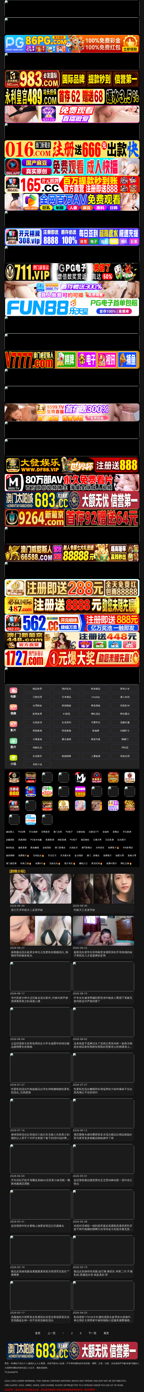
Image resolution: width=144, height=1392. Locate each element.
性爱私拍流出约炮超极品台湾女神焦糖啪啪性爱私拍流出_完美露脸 (40, 1090)
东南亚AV (125, 705)
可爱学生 (95, 722)
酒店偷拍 (85, 839)
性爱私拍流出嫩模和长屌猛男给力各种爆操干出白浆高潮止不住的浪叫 (103, 1090)
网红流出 (95, 713)
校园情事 (66, 756)
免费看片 (107, 855)
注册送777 (94, 831)
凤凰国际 (22, 839)
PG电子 (69, 831)
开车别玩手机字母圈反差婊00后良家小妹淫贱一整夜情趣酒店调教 (40, 1181)
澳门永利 (57, 831)
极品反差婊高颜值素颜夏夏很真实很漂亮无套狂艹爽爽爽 (40, 1273)
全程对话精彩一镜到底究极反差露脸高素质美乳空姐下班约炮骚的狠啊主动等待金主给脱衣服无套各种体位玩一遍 (103, 1229)
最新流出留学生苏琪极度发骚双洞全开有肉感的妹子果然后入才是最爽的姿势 (103, 953)
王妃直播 (109, 839)
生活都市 (37, 756)
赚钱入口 (83, 863)
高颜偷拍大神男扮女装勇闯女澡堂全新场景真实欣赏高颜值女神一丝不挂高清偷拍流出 (40, 1318)
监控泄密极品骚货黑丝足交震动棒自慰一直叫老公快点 (103, 1181)
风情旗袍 (37, 730)
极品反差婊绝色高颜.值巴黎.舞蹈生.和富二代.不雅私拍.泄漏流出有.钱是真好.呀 (103, 1273)
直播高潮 (49, 839)
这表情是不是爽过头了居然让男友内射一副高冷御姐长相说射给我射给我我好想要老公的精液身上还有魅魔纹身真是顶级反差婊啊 (103, 1047)
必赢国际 (10, 839)
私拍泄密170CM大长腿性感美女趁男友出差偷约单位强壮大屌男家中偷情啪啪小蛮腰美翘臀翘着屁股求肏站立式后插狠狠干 (103, 1320)
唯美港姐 (95, 705)
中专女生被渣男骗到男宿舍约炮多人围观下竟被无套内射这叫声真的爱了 (103, 999)
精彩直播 (62, 839)
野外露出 (125, 713)
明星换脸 (66, 730)
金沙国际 (78, 855)
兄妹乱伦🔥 (55, 863)
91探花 (66, 713)
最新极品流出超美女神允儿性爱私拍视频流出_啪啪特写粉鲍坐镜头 (39, 953)
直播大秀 (132, 855)
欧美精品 (95, 688)
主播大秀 (97, 839)
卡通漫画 (37, 739)
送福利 (106, 831)
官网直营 (45, 831)
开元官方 (52, 855)
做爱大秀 (120, 855)
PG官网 (21, 831)
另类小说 (37, 764)
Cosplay (95, 696)
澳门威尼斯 (11, 863)
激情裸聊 (10, 855)
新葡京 (116, 831)
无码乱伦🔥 (38, 855)
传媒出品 (37, 747)
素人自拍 (125, 696)
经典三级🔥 (26, 863)
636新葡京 (128, 847)
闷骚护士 (125, 730)
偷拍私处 (10, 847)
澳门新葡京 (60, 847)
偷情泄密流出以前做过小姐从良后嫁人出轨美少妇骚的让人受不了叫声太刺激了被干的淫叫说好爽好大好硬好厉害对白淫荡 (40, 1138)
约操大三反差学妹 (84, 910)
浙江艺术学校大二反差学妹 (27, 910)
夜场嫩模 (34, 847)
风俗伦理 (125, 756)
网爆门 (125, 739)
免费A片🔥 (40, 863)
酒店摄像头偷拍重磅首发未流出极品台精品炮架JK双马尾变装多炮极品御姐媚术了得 (103, 1136)
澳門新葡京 (86, 847)
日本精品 (66, 696)
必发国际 (47, 847)
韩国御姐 (66, 705)
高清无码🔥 (97, 863)
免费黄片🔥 (24, 855)
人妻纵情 (95, 756)
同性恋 (125, 747)
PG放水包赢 (36, 839)
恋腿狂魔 (125, 722)
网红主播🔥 (126, 863)
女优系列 (66, 722)
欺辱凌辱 (37, 713)
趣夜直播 (22, 847)
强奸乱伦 (66, 688)
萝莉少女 (125, 688)
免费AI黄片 (111, 863)
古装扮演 (37, 722)
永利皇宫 (100, 847)
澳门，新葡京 (93, 855)
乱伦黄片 (121, 839)
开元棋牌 (33, 831)
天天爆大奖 (65, 855)
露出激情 (66, 739)
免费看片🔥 (113, 847)
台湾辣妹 (37, 705)
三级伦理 (37, 696)
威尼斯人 (10, 831)
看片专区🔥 (70, 863)
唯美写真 (95, 739)
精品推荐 (37, 688)
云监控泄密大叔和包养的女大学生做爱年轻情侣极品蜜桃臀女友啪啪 (40, 1045)
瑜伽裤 (95, 730)
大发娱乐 (73, 847)
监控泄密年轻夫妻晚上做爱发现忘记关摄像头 (37, 1225)
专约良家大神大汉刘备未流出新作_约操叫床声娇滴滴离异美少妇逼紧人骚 (39, 999)
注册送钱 (81, 831)
